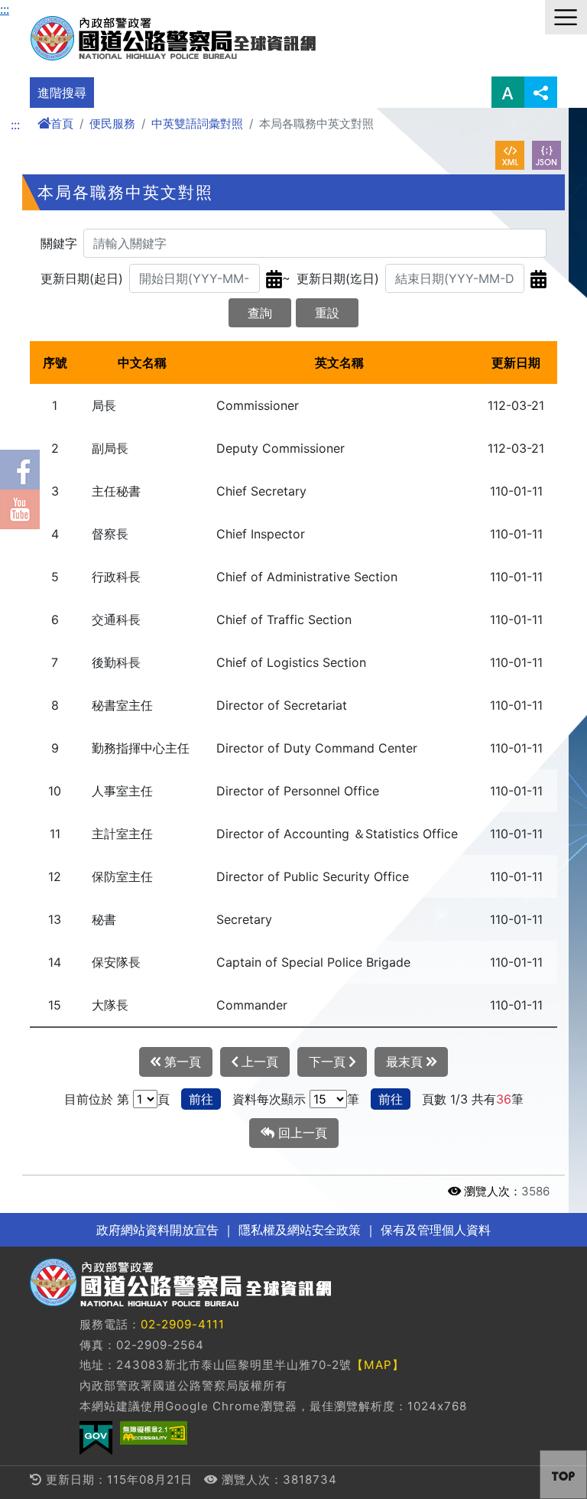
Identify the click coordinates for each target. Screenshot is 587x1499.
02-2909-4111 (183, 1324)
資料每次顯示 (269, 1099)
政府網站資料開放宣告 (157, 1229)
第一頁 (181, 1061)
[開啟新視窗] (509, 155)
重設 (327, 312)
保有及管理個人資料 (434, 1229)
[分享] (540, 92)
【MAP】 (378, 1365)
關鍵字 (59, 243)
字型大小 (507, 92)
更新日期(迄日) (338, 278)
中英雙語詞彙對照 (197, 123)
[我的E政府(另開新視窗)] (95, 1438)
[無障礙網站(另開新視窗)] (153, 1433)
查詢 (260, 312)
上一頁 (258, 1061)
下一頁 (329, 1061)
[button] (563, 1474)
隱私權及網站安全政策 (299, 1229)
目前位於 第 (96, 1099)
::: (4, 9)
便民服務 (112, 123)
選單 (566, 17)
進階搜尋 (61, 92)
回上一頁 (300, 1132)
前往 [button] (201, 1099)
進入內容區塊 (36, 9)
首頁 (61, 123)
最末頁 (406, 1061)
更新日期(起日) (82, 278)
